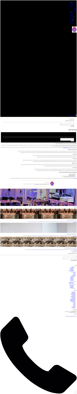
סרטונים (74, 9)
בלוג (74, 16)
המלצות (74, 303)
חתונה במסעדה (71, 22)
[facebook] (75, 36)
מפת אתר (74, 306)
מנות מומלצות (73, 10)
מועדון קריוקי (73, 297)
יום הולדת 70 (71, 14)
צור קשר (74, 23)
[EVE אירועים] (74, 32)
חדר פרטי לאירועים (71, 18)
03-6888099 (69, 115)
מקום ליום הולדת (73, 11)
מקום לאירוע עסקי (73, 296)
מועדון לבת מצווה (71, 17)
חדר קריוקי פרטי (71, 282)
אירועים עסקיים (71, 20)
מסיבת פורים (73, 307)
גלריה (74, 8)
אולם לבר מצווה (71, 3)
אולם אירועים (73, 266)
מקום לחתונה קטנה (72, 299)
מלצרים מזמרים (71, 6)
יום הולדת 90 (71, 15)
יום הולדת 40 (71, 12)
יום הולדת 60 (71, 13)
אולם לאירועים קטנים (70, 5)
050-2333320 (73, 115)
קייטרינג (74, 19)
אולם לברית (72, 2)
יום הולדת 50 (71, 277)
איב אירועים (47, 182)
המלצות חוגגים (73, 272)
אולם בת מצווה (71, 4)
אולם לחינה (72, 269)
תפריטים (74, 274)
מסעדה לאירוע (71, 285)
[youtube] (38, 113)
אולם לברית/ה (73, 292)
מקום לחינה (72, 21)
